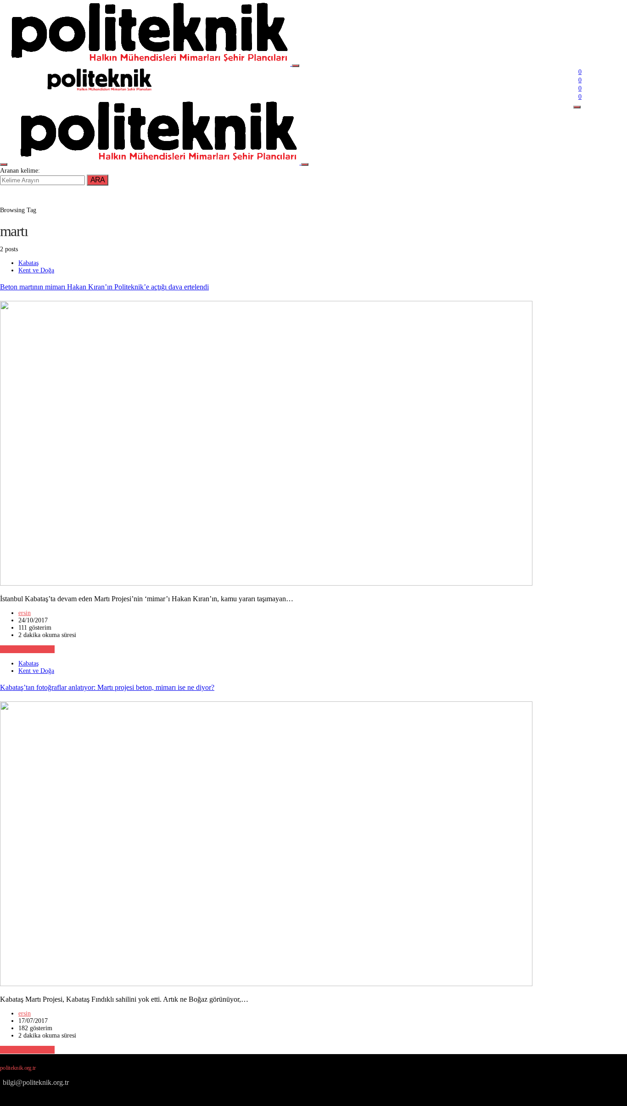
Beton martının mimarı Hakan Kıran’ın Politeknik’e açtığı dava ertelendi (104, 287)
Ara (97, 180)
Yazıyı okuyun (27, 649)
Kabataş (28, 263)
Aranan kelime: (20, 170)
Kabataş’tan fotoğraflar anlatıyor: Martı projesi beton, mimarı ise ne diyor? (107, 687)
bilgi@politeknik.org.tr (36, 1082)
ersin (24, 612)
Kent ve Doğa (36, 270)
